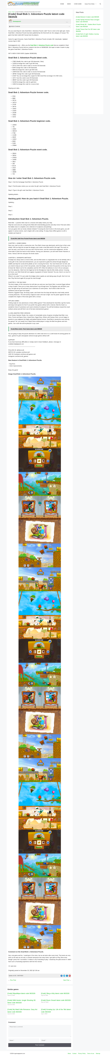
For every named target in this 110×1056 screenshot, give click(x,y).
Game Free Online (89, 4)
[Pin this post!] (70, 976)
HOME (62, 4)
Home (9, 11)
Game (13, 11)
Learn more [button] (13, 966)
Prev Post (13, 980)
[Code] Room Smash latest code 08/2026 (56, 1000)
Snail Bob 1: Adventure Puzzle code (41, 45)
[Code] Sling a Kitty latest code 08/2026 (55, 993)
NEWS (69, 4)
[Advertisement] (92, 58)
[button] (40, 388)
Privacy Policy (82, 1053)
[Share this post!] (61, 976)
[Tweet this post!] (64, 976)
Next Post (66, 980)
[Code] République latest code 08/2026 (21, 993)
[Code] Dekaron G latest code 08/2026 (87, 17)
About (69, 1053)
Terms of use (90, 1053)
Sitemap (98, 1053)
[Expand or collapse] (69, 26)
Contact (74, 1053)
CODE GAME (77, 4)
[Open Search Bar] (100, 4)
